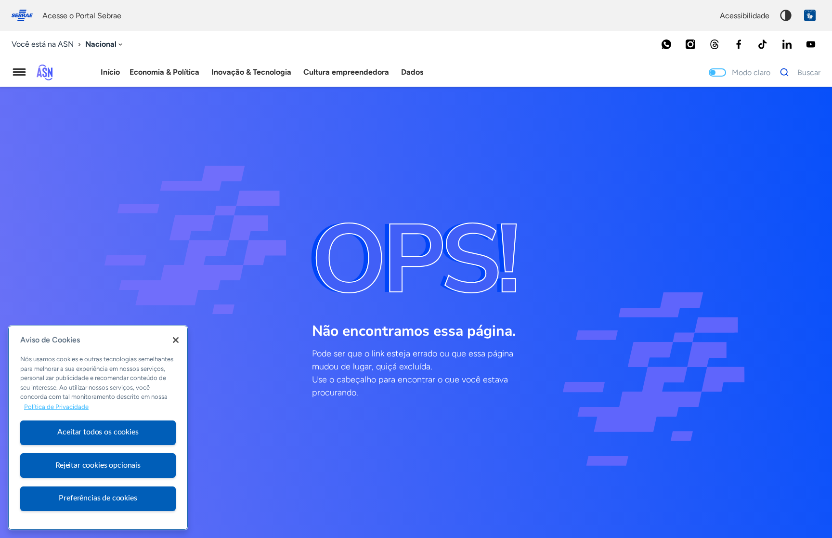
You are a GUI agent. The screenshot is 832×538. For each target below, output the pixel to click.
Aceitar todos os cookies (97, 432)
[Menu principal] (19, 72)
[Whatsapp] (666, 44)
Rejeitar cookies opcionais (98, 465)
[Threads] (714, 44)
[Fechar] (175, 340)
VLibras (809, 15)
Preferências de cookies (98, 498)
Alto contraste (785, 15)
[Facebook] (738, 44)
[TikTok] (762, 44)
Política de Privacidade (56, 406)
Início (110, 72)
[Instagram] (690, 44)
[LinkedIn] (786, 44)
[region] (98, 427)
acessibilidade (744, 15)
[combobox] (104, 44)
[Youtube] (810, 44)
